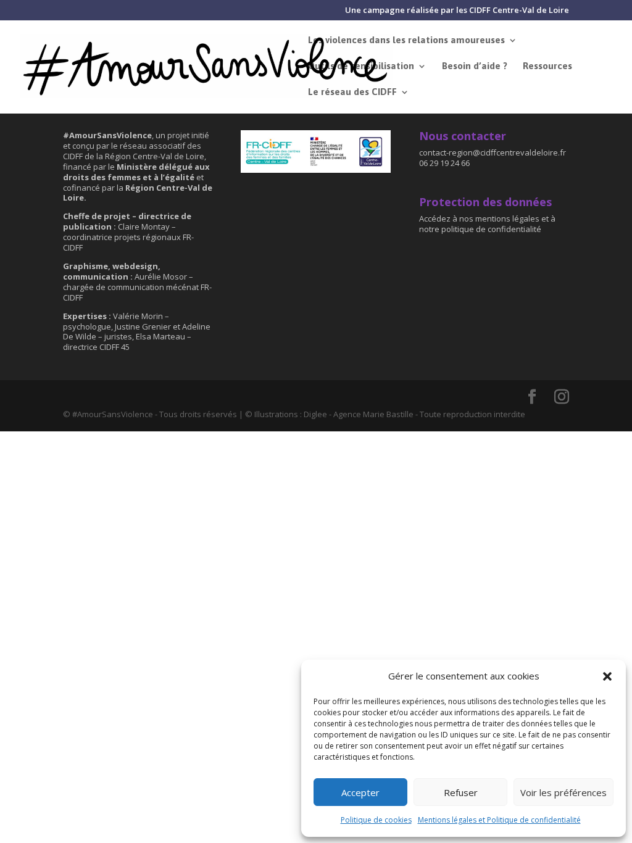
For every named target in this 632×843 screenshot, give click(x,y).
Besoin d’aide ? (474, 66)
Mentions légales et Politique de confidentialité (499, 820)
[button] (607, 676)
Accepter (360, 792)
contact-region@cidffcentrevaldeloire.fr (493, 152)
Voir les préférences (563, 792)
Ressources (547, 66)
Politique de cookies (376, 820)
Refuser (461, 792)
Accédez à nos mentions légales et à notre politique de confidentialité (487, 224)
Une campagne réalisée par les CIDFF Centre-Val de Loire (457, 10)
